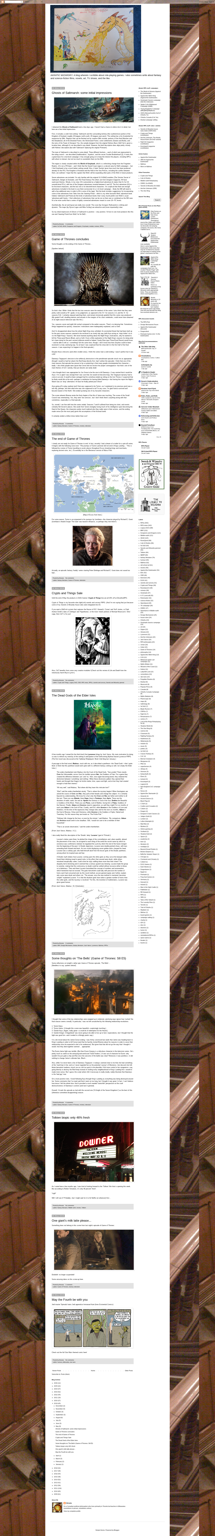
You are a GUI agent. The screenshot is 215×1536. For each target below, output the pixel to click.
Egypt (142, 872)
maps (142, 701)
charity (142, 920)
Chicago (143, 857)
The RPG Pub (145, 322)
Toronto (143, 905)
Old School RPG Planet (149, 451)
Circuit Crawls (145, 448)
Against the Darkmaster (148, 157)
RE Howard (144, 892)
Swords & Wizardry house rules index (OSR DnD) (149, 130)
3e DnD (143, 706)
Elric (141, 573)
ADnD (64, 226)
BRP (58, 945)
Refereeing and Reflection (150, 416)
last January (110, 759)
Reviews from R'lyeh (148, 388)
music (142, 746)
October (58, 1412)
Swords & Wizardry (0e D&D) (150, 186)
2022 (56, 1395)
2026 (56, 1383)
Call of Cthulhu (145, 178)
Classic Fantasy (145, 754)
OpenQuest (144, 603)
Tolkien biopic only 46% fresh (71, 1117)
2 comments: (69, 943)
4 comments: (69, 224)
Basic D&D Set (119, 143)
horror (142, 930)
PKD (142, 764)
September (60, 1415)
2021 (56, 1397)
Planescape (144, 699)
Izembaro (98, 519)
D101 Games (82, 598)
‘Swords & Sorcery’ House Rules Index (155, 280)
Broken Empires (145, 852)
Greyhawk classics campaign (150, 622)
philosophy (66, 1362)
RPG (142, 895)
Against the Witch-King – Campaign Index (155, 259)
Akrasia (69, 1503)
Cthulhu (143, 620)
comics (142, 719)
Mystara (143, 826)
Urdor (142, 647)
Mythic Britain (145, 664)
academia (143, 839)
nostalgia (143, 846)
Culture (142, 809)
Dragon (143, 811)
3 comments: (69, 423)
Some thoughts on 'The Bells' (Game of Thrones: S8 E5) (89, 958)
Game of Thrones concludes (70, 239)
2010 (56, 1491)
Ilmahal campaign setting (148, 120)
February (59, 1461)
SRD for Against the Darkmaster (147, 160)
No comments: (70, 578)
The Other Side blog (148, 347)
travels (142, 943)
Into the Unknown (146, 637)
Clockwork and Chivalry (148, 859)
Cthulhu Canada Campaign (149, 692)
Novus (142, 791)
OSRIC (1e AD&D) (146, 183)
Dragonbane (144, 869)
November (59, 1409)
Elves (142, 776)
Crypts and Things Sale (67, 593)
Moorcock (143, 684)
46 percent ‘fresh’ (89, 1189)
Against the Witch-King (148, 655)
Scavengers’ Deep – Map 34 (149, 383)
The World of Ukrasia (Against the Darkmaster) (150, 92)
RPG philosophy (146, 642)
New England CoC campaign (150, 787)
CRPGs (143, 711)
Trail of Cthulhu (145, 907)
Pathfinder (143, 890)
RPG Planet (145, 446)
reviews (96, 226)
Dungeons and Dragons (74, 226)
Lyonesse (95, 945)
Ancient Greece (145, 798)
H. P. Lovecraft (145, 595)
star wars (73, 1362)
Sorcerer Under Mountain (150, 407)
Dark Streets (144, 867)
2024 (56, 1389)
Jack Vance (87, 945)
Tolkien (84, 1207)
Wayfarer (143, 910)
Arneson (143, 771)
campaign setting (146, 917)
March (58, 1459)
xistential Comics (106, 1304)
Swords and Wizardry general (115, 682)
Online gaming (145, 829)
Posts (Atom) (65, 1374)
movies (79, 1207)
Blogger (116, 1530)
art (141, 627)
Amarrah (143, 796)
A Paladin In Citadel (148, 372)
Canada (143, 689)
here (99, 515)
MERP (142, 555)
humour (71, 1287)
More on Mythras (146, 166)
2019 (56, 1403)
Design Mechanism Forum (149, 324)
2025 (56, 1386)
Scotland (143, 831)
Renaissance (144, 716)
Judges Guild (144, 816)
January (59, 1464)
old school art (145, 565)
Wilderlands (144, 741)
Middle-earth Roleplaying (149, 181)
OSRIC (142, 608)
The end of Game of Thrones (71, 438)
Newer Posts (56, 1371)
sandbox (143, 933)
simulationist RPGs (146, 935)
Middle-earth (72, 1207)
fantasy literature (62, 426)
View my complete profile (72, 1511)
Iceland (142, 779)
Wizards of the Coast (147, 667)
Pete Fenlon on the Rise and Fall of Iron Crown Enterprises (156, 215)
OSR (79, 682)
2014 (56, 1480)
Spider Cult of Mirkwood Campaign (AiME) (148, 105)
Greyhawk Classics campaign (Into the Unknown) (150, 101)
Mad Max (143, 824)
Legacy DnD (73, 682)
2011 (56, 1488)
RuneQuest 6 (144, 588)
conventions (144, 674)
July (57, 1420)
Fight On (143, 714)
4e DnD (143, 751)
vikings (142, 769)
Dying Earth (144, 774)
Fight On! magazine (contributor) (147, 143)
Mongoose (144, 761)
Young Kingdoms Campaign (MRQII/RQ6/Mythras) (150, 109)
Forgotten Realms (146, 679)
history (142, 669)
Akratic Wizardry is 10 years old (155, 299)
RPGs (102, 226)
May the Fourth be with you (70, 1299)
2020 (56, 1400)
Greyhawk (85, 226)
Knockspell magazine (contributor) (147, 147)
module (91, 226)
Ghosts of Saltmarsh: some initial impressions (82, 92)
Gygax (142, 629)
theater (142, 940)
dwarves (143, 928)
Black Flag (144, 801)
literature (143, 844)
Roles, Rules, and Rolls (149, 396)
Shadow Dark (145, 834)
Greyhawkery (146, 356)
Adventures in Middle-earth (149, 611)
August (58, 1417)
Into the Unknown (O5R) (148, 188)
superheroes (144, 766)
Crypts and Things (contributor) (146, 134)
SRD (142, 897)
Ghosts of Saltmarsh (70, 127)
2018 (56, 1468)
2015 (56, 1477)
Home (93, 1371)
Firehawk (143, 874)
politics (142, 749)
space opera (144, 938)
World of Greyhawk (87, 164)
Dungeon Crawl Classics (148, 814)
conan (142, 645)
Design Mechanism (66, 945)
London (143, 819)
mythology (143, 704)
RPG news (84, 682)
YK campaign (145, 605)
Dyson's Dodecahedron (149, 381)
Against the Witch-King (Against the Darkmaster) (148, 96)
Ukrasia (143, 632)
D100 (142, 580)
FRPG (125, 757)
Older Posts (129, 1371)
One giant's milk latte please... (71, 1220)
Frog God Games (146, 877)
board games (144, 915)
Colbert (142, 862)
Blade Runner (145, 709)
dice (141, 925)
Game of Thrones (73, 426)
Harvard (143, 882)
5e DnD (59, 226)
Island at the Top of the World (150, 390)
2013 (56, 1482)
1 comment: (69, 1284)
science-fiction (145, 600)
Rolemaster (144, 598)
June (57, 1423)
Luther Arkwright (145, 821)
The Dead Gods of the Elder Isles (74, 695)
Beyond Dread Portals (147, 849)
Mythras (101, 945)
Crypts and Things (63, 682)
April (57, 1456)
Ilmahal (142, 682)
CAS (142, 657)
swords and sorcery (99, 682)
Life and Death (114, 670)
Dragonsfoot (144, 331)
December (59, 1406)
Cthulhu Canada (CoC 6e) (149, 117)
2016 (56, 1474)
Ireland (142, 884)
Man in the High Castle (148, 887)
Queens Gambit (146, 367)
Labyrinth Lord (145, 672)
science (143, 731)
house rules (79, 605)
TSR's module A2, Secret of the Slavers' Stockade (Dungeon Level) (150, 399)
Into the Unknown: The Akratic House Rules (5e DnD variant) (150, 138)
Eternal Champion (146, 759)
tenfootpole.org (146, 365)
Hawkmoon (144, 739)
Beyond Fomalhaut (148, 425)
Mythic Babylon (145, 696)
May (57, 1426)
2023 (56, 1392)
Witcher (143, 912)
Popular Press (145, 687)
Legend (143, 784)
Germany (143, 879)
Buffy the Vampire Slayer (148, 854)
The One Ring (145, 191)
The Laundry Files (146, 902)
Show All (159, 437)
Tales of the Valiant (146, 900)
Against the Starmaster (148, 793)
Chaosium (143, 733)
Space (142, 836)
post (125, 386)
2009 (56, 1494)
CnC (142, 756)
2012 (56, 1485)
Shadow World (145, 726)
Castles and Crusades (148, 806)
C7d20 (142, 804)
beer (142, 842)
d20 (141, 922)
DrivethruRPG (122, 598)
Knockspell (144, 781)
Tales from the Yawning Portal (84, 193)
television (88, 426)
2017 (56, 1471)
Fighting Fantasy (146, 736)
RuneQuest (144, 540)
